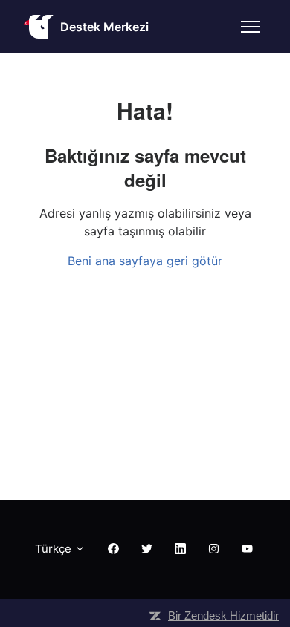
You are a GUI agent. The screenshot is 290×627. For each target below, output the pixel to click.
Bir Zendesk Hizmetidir (223, 615)
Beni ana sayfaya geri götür (145, 260)
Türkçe (54, 549)
